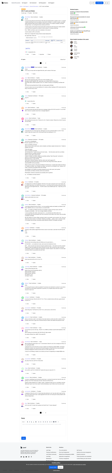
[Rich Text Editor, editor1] (43, 429)
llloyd (26, 403)
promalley (27, 227)
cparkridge (27, 266)
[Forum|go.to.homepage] (5, 3)
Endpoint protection (81, 454)
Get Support (24, 2)
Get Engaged (51, 2)
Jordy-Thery (76, 56)
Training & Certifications (51, 452)
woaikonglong (77, 53)
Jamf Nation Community (51, 454)
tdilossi (26, 181)
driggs (26, 368)
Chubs (75, 41)
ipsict (26, 77)
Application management (64, 456)
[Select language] (93, 3)
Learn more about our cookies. (79, 464)
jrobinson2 (27, 377)
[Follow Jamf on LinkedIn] (23, 456)
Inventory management (64, 458)
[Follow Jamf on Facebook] (31, 456)
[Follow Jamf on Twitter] (21, 456)
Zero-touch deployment (64, 452)
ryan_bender (27, 307)
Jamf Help (48, 450)
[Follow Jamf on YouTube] (26, 456)
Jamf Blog (48, 456)
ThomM (75, 49)
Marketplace (48, 458)
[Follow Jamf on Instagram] (28, 456)
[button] (99, 3)
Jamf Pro (27, 48)
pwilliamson (27, 327)
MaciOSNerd (27, 17)
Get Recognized (42, 2)
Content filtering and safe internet (84, 458)
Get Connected (33, 2)
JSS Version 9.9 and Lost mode (77, 27)
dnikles (26, 257)
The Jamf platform (63, 450)
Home (21, 6)
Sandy (26, 95)
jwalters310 (27, 317)
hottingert (27, 297)
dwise (26, 107)
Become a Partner (50, 460)
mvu (75, 45)
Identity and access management (84, 452)
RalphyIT (27, 283)
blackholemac (28, 195)
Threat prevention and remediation (84, 456)
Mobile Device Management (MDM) (66, 454)
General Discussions (16, 2)
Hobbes (26, 204)
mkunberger (27, 341)
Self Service (79, 450)
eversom (27, 118)
